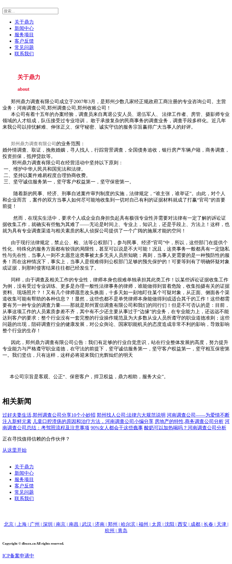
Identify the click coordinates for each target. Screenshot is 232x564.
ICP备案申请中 (18, 555)
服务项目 (24, 34)
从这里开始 (14, 450)
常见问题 (24, 47)
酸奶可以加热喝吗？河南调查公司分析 (185, 427)
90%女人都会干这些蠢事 (117, 427)
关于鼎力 (24, 22)
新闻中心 (24, 28)
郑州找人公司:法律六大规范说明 (131, 415)
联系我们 (24, 53)
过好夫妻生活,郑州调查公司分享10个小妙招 (48, 415)
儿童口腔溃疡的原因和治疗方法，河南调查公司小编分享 (93, 421)
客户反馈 (24, 41)
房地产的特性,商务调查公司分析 (189, 421)
